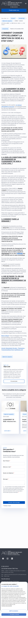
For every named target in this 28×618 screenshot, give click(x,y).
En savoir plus (14, 381)
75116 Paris (10, 581)
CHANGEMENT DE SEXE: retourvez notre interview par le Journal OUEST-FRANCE (9, 420)
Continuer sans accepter (6, 605)
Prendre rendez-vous (14, 10)
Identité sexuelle (7, 21)
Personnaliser (14, 611)
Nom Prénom (6, 461)
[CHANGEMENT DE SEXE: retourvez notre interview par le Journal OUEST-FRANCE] (10, 406)
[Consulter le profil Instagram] (7, 558)
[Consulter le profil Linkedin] (12, 558)
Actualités (21, 18)
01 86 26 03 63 (14, 7)
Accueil (13, 18)
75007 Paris (9, 568)
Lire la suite (7, 430)
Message (5, 479)
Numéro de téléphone (8, 473)
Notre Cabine (5, 335)
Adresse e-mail (7, 467)
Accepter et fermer (14, 614)
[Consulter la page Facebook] (3, 558)
